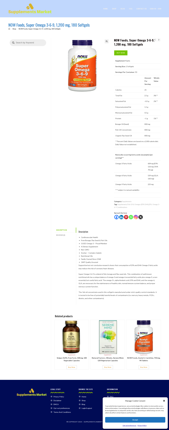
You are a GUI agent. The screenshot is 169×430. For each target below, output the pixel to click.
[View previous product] (155, 40)
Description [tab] (61, 230)
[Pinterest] (126, 217)
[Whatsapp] (131, 217)
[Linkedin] (121, 217)
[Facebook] (116, 217)
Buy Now (121, 53)
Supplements (127, 201)
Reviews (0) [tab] (60, 235)
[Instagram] (136, 217)
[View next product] (159, 40)
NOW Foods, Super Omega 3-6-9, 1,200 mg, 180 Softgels (39, 29)
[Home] (9, 29)
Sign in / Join (155, 8)
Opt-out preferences (129, 425)
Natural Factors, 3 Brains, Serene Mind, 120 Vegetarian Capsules (108, 359)
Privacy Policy (142, 425)
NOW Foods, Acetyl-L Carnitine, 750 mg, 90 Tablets (143, 359)
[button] (164, 401)
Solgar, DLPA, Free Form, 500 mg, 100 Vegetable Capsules (72, 359)
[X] (140, 217)
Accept (135, 420)
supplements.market (93, 422)
